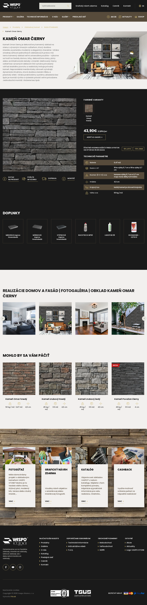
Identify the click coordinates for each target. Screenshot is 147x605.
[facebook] (6, 567)
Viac (11, 501)
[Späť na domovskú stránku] (12, 6)
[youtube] (13, 567)
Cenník (116, 6)
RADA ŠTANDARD (51, 27)
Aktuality (131, 546)
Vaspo (5, 27)
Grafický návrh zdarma (86, 6)
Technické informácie (78, 542)
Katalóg (105, 6)
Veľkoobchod (106, 546)
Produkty (16, 27)
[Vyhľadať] (68, 6)
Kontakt (127, 6)
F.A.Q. (70, 550)
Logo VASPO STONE (135, 550)
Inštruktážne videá (76, 546)
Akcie (129, 542)
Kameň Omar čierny (13, 31)
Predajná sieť (79, 17)
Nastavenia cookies (11, 590)
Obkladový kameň (32, 27)
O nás (43, 550)
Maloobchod (106, 542)
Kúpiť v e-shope (93, 137)
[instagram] (20, 567)
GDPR (102, 550)
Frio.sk (13, 596)
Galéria (20, 17)
